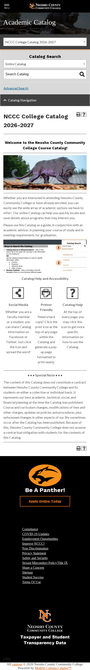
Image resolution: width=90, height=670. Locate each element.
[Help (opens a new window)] (84, 114)
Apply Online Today (45, 501)
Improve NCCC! (33, 543)
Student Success (33, 577)
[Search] (82, 74)
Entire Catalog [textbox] (15, 64)
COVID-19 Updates (35, 534)
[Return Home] (45, 6)
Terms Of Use (31, 582)
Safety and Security (35, 558)
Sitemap (27, 572)
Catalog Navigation (22, 100)
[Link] (45, 627)
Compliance (30, 529)
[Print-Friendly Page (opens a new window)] (78, 114)
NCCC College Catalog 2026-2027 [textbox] (30, 42)
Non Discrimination (35, 548)
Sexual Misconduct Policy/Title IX (45, 563)
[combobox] (45, 42)
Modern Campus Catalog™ (53, 668)
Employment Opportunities (40, 539)
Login (6, 658)
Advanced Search (16, 88)
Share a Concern (33, 567)
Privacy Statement (34, 553)
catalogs (17, 664)
